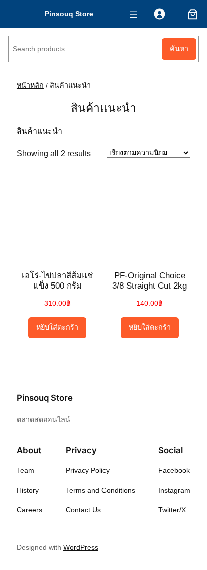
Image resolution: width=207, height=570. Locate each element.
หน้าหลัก (30, 85)
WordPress (80, 547)
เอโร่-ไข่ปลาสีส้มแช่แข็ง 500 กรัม (57, 281)
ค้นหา (179, 49)
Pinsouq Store (69, 14)
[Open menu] (134, 14)
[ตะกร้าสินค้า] (191, 14)
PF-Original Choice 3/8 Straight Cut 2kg (149, 281)
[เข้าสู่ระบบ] (159, 14)
